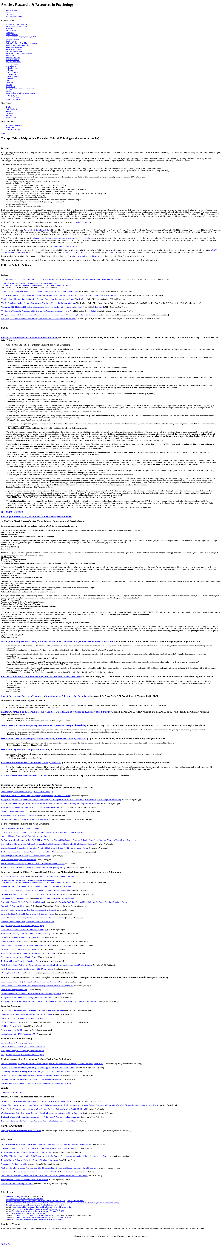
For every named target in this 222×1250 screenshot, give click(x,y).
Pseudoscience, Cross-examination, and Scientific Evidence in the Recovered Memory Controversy (37, 1101)
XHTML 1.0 (112, 252)
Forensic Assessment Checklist (12, 1030)
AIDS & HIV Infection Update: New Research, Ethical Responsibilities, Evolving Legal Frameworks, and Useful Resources (46, 965)
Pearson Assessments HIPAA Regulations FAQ (18, 1034)
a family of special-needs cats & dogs (67, 246)
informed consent (12, 64)
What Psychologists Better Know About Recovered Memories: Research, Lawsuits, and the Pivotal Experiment (41, 1113)
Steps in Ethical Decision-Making (13, 898)
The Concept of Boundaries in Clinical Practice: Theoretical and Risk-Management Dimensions (36, 852)
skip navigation (11, 10)
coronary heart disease (14, 49)
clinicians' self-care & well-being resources (21, 43)
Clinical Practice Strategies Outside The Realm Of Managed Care (25, 819)
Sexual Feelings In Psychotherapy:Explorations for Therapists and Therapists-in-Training (43, 725)
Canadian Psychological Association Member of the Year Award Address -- (28, 283)
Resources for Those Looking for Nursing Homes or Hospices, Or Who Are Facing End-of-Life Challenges (45, 1201)
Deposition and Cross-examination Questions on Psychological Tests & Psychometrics (32, 1010)
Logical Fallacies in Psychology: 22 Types (16, 1043)
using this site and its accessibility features (87, 256)
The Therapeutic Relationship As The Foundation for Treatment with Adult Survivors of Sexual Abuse (38, 1121)
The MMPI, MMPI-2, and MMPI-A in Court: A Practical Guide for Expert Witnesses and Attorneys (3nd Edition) (55, 712)
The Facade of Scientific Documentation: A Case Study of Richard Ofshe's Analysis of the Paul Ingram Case (40, 1117)
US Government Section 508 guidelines (76, 252)
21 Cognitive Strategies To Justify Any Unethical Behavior (22, 902)
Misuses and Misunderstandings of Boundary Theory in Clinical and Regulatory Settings (33, 868)
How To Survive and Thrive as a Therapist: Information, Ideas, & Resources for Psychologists (45, 696)
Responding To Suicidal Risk (11, 1092)
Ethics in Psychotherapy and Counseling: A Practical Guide (29, 337)
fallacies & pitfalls (12, 60)
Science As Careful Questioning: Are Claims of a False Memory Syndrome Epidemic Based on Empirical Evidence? (43, 1109)
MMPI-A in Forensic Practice (11, 1026)
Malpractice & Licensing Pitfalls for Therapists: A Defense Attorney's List (28, 934)
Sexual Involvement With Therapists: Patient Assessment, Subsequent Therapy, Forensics (43, 738)
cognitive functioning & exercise (17, 45)
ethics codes (10, 56)
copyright (9, 111)
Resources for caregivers (14, 1197)
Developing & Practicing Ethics (12, 906)
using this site (10, 14)
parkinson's (10, 83)
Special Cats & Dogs (13, 129)
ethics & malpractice (13, 58)
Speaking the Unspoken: (12, 512)
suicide (8, 91)
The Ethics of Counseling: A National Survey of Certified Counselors (26, 1152)
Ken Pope (9, 107)
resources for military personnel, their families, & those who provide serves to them (42, 1207)
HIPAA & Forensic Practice (11, 941)
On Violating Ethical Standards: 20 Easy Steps (18, 949)
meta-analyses (11, 74)
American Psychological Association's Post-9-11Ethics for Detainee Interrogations (31, 1079)
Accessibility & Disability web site (36, 230)
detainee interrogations (14, 51)
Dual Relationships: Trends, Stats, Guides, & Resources (21, 828)
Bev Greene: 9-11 (12, 31)
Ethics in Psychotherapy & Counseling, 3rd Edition (55, 898)
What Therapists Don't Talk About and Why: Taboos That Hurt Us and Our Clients (41, 676)
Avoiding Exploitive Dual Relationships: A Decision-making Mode (25, 856)
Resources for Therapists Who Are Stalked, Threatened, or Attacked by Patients (35, 1219)
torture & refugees (12, 97)
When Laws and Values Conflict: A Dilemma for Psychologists (24, 930)
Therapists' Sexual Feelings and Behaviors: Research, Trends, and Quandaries (29, 1160)
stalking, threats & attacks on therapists (20, 89)
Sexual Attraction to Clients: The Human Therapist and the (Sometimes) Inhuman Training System (37, 986)
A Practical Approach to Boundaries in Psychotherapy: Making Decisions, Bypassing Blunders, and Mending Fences (43, 832)
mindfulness (10, 78)
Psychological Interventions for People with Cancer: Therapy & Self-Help (39, 1211)
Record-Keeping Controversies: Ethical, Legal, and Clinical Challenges (27, 792)
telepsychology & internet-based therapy (20, 93)
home (8, 12)
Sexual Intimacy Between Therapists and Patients (24, 749)
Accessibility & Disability (15, 125)
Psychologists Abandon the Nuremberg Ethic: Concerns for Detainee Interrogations (32, 311)
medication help (11, 68)
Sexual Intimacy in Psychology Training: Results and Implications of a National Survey (33, 982)
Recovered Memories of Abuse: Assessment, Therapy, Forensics (31, 762)
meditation (9, 70)
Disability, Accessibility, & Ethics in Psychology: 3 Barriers (22, 937)
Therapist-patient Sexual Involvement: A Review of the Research (24, 1180)
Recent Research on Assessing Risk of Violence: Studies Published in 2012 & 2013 (36, 1205)
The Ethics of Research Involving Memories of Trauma (21, 961)
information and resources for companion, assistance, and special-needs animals (63, 238)
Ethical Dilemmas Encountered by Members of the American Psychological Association (33, 918)
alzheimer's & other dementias (16, 24)
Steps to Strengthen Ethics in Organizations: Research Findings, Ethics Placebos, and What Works (36, 886)
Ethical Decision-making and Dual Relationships (18, 860)
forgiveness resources (13, 62)
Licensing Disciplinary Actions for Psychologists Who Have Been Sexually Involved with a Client (37, 1148)
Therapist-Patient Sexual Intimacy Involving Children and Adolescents (26, 998)
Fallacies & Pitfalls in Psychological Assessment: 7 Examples (23, 1018)
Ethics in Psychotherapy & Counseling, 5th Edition (57, 876)
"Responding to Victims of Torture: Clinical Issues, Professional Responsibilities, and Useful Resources (38, 319)
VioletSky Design (12, 109)
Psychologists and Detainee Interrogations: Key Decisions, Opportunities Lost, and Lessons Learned (38, 299)
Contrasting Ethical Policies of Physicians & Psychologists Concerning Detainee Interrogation (35, 890)
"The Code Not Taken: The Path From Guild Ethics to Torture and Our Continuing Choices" (35, 285)
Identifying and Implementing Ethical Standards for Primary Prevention (27, 945)
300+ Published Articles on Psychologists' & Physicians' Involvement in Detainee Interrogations (36, 1083)
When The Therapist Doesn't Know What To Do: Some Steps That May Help (29, 953)
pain (7, 80)
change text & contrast (14, 16)
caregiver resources (13, 39)
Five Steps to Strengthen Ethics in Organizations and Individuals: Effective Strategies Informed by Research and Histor (57, 641)
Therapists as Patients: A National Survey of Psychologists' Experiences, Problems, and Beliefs (35, 796)
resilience (9, 85)
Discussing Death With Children (13, 811)
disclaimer (9, 113)
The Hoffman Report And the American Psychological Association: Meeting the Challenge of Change (39, 303)
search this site (11, 117)
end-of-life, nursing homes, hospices (19, 53)
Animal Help (10, 127)
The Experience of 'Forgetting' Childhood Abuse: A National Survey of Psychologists (32, 807)
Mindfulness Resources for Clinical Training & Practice (26, 1213)
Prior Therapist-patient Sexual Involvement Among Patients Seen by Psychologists (31, 994)
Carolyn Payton (11, 41)
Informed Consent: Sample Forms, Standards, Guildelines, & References (27, 922)
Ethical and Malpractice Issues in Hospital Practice (19, 957)
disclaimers (86, 222)
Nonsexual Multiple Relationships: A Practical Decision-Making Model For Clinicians (32, 864)
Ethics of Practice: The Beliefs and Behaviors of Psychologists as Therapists (28, 910)
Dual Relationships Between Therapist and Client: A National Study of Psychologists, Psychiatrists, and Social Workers (44, 848)
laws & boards (11, 66)
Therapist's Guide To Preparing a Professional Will (19, 815)
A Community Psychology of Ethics (14, 1164)
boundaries (10, 33)
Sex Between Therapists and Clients (14, 990)
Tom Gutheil (99, 307)
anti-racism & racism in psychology (18, 26)
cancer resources (12, 35)
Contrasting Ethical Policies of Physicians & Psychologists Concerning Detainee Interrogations (36, 307)
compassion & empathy (14, 47)
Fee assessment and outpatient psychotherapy (17, 1184)
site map (9, 115)
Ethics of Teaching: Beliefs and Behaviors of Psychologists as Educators (27, 914)
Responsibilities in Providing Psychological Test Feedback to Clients (26, 1014)
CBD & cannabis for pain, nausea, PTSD (21, 37)
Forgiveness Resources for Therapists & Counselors (24, 1199)
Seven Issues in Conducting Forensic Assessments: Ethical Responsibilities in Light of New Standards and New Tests (44, 1176)
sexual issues (10, 87)
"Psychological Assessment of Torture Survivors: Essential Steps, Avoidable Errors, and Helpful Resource (39, 291)
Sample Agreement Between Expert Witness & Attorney (21, 1131)
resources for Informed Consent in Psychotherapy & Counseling (35, 1215)
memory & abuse (12, 72)
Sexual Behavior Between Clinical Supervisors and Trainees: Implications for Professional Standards (37, 1172)
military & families (12, 76)
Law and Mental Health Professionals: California (24, 775)
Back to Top (6, 1244)
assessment (10, 28)
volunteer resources (13, 99)
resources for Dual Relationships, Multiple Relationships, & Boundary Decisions (41, 1217)
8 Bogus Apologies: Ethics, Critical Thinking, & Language (22, 926)
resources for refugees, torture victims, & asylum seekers (39, 1209)
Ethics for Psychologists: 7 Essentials (14, 876)
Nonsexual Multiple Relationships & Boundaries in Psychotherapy (25, 836)
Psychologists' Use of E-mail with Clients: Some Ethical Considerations (27, 969)
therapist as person (12, 95)
